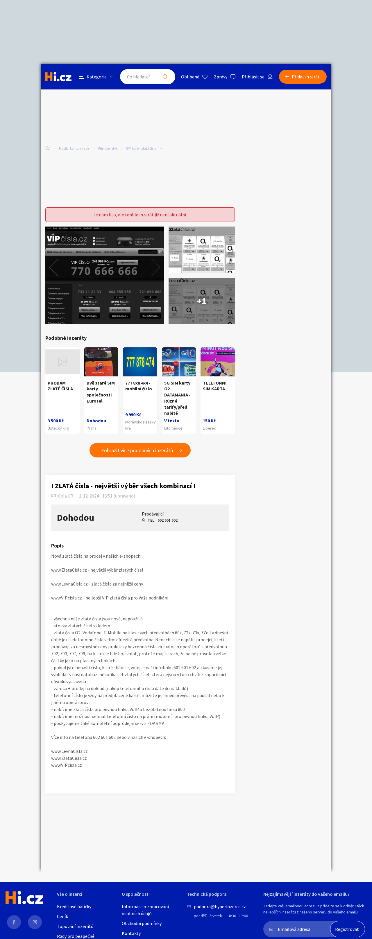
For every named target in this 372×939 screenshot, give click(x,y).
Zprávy (220, 77)
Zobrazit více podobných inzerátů (137, 450)
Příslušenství (107, 148)
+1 (202, 301)
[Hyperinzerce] (58, 76)
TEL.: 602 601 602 (163, 520)
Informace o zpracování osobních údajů (145, 910)
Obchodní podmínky (142, 923)
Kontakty (131, 933)
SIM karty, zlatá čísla (141, 148)
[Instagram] (35, 922)
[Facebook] (14, 922)
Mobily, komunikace (74, 148)
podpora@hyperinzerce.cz (220, 906)
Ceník (62, 916)
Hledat (165, 76)
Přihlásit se (253, 77)
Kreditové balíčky (74, 906)
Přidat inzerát (306, 77)
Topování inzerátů (75, 926)
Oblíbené (190, 77)
